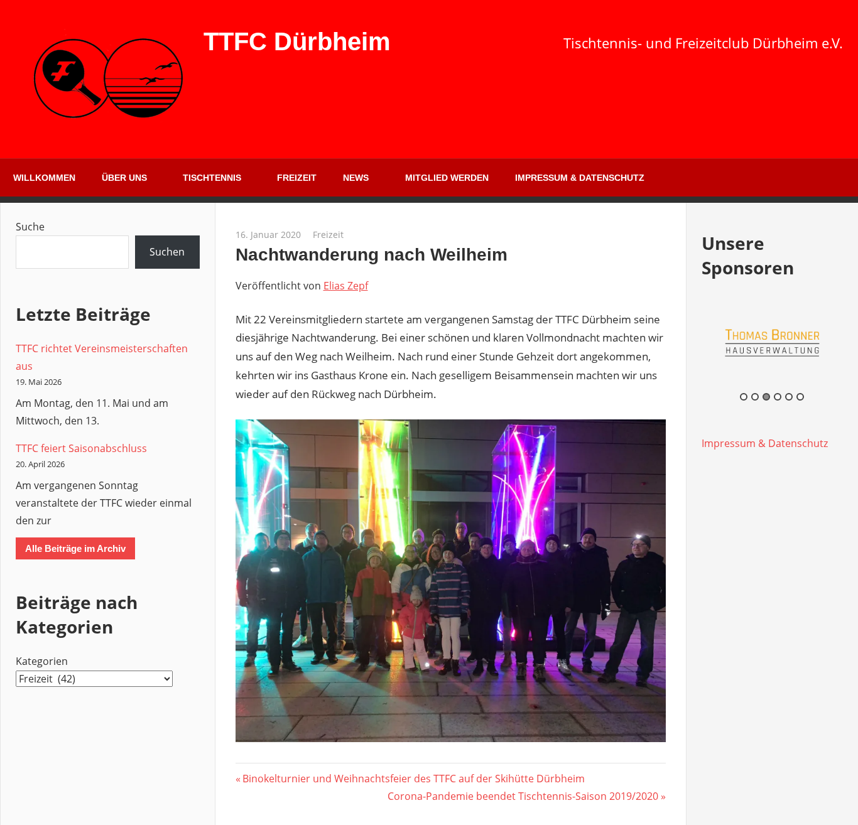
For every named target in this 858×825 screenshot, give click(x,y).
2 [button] (755, 397)
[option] (773, 342)
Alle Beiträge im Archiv (75, 548)
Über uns (124, 178)
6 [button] (800, 397)
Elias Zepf (345, 286)
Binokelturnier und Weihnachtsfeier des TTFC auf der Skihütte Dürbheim (413, 778)
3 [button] (766, 397)
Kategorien (42, 661)
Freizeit (297, 178)
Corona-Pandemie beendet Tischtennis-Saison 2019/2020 (523, 796)
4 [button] (777, 397)
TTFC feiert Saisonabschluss (81, 448)
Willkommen (44, 178)
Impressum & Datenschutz (579, 178)
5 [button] (789, 397)
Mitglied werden (447, 178)
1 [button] (743, 397)
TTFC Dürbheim (297, 41)
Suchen (167, 252)
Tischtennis (212, 178)
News (356, 178)
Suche (30, 227)
